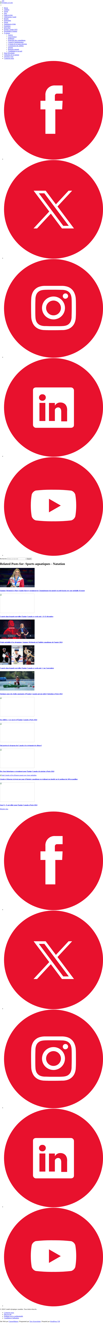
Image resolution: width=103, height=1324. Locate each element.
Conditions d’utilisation (11, 1318)
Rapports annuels (13, 49)
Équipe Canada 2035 (10, 29)
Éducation (7, 28)
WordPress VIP (55, 1321)
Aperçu (10, 35)
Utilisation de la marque (11, 55)
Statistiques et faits (10, 24)
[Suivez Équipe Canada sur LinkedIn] (53, 456)
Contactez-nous (9, 58)
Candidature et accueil (15, 51)
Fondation (7, 26)
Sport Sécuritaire (9, 53)
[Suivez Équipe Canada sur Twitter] (53, 258)
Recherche (3, 559)
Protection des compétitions (16, 40)
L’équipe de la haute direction (17, 44)
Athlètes (6, 10)
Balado (6, 19)
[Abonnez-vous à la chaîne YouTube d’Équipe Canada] (53, 555)
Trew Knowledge (35, 1321)
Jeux (5, 13)
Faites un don (8, 15)
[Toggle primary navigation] (1, 1)
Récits (6, 8)
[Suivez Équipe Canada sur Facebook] (53, 159)
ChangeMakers (13, 1321)
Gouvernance (12, 37)
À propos (7, 33)
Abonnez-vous (8, 56)
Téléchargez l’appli (10, 17)
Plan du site (7, 1314)
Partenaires (7, 20)
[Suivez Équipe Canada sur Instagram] (53, 357)
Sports (6, 11)
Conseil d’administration (16, 42)
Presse (6, 22)
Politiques (11, 38)
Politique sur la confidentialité (13, 1316)
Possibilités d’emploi (10, 31)
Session (10, 47)
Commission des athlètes (16, 46)
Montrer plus (4, 809)
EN (3, 1)
